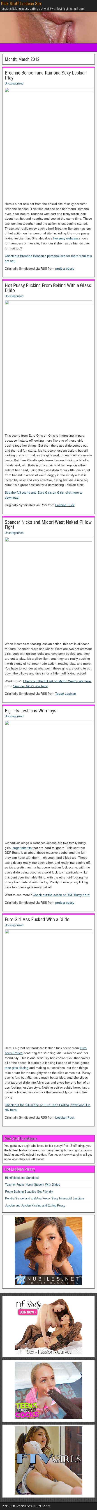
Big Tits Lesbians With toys (30, 711)
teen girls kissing (16, 1068)
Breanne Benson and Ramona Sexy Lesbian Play (46, 75)
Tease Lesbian (65, 693)
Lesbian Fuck (64, 505)
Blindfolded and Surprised (22, 1177)
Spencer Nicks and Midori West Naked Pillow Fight (48, 524)
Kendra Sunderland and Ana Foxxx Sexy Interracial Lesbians (45, 1198)
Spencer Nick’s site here (30, 686)
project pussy (64, 268)
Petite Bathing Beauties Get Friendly (29, 1191)
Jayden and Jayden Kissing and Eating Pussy (35, 1205)
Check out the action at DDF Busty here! (61, 895)
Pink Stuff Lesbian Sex (21, 3)
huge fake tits (22, 848)
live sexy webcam (66, 238)
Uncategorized (14, 83)
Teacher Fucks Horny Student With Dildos (32, 1184)
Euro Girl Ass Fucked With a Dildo (37, 919)
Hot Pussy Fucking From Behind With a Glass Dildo (48, 288)
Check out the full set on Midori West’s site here (57, 681)
